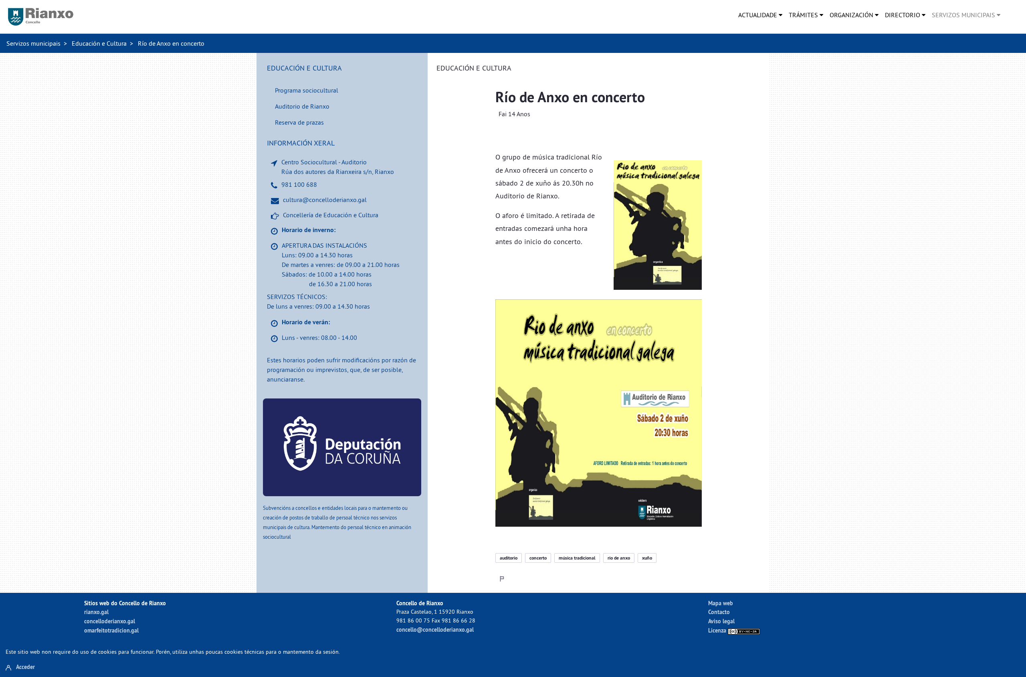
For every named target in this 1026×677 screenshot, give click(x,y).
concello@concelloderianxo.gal (435, 629)
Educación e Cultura (99, 43)
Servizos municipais (33, 43)
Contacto (719, 612)
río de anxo (619, 558)
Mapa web (720, 603)
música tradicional (577, 558)
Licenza (718, 630)
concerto (538, 558)
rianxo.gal (96, 612)
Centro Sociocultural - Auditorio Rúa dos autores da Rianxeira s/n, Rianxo (337, 167)
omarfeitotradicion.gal (111, 630)
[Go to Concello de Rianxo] (40, 17)
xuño (647, 558)
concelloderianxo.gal (109, 621)
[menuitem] (760, 15)
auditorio (508, 558)
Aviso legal (721, 621)
